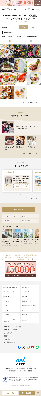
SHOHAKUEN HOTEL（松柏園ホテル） (15, 259)
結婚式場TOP (18, 255)
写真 (28, 259)
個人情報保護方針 (13, 371)
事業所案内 (22, 368)
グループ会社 (22, 371)
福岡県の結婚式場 (28, 255)
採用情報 (30, 371)
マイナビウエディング (8, 255)
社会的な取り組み (31, 368)
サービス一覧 (14, 368)
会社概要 (7, 368)
